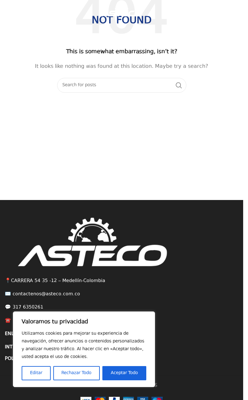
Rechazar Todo (76, 373)
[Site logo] (121, 9)
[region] (84, 349)
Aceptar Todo (124, 373)
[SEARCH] (178, 85)
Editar (36, 373)
